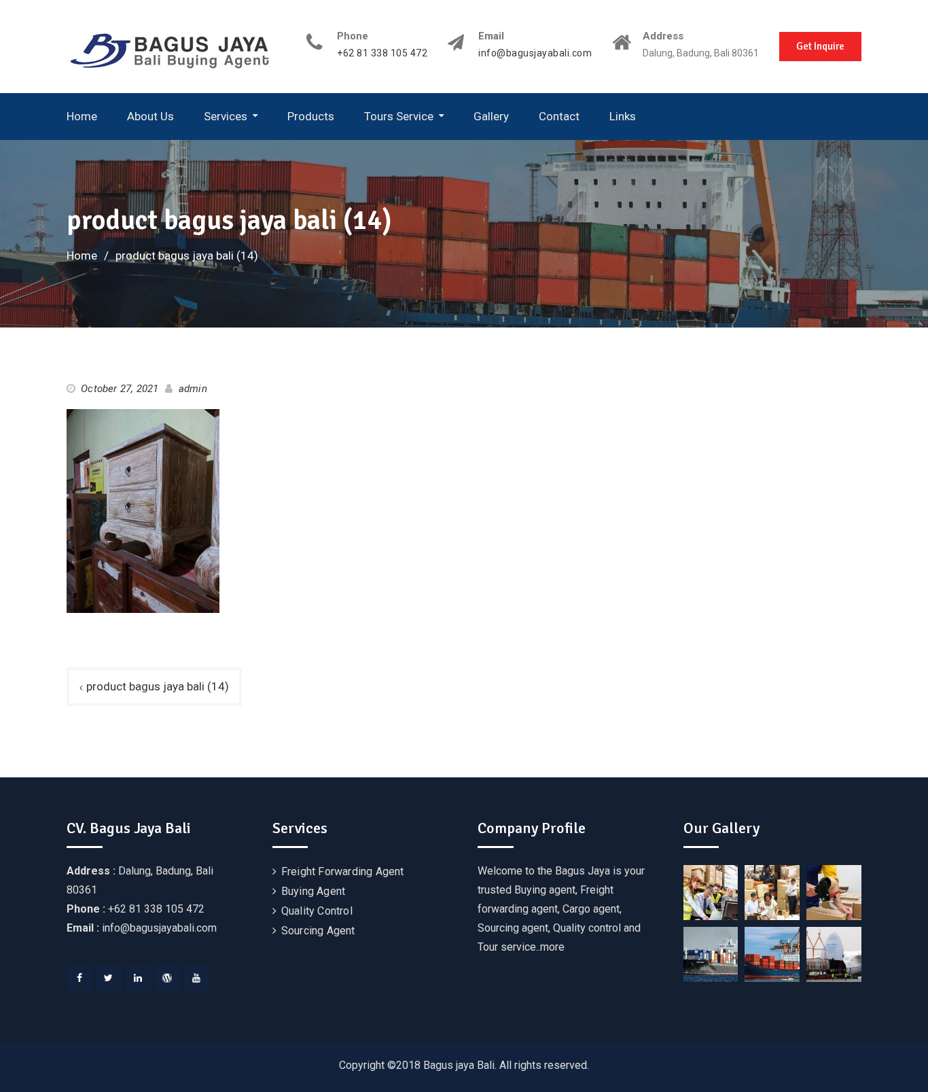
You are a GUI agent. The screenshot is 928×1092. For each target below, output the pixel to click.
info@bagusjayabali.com (535, 53)
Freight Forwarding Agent (342, 871)
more (552, 946)
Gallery (491, 116)
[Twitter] (109, 978)
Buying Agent (313, 891)
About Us (150, 116)
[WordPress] (167, 978)
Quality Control (317, 910)
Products (310, 116)
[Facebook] (79, 978)
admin (193, 389)
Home (82, 116)
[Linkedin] (138, 978)
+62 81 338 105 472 (382, 53)
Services (225, 116)
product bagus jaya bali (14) (157, 686)
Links (622, 116)
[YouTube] (196, 978)
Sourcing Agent (318, 930)
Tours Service (398, 116)
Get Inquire (820, 46)
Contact (559, 116)
